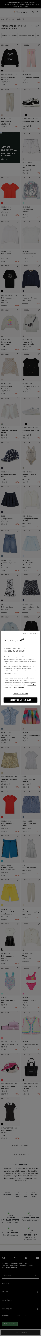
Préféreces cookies (20, 694)
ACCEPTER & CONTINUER (20, 700)
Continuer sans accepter (30, 633)
